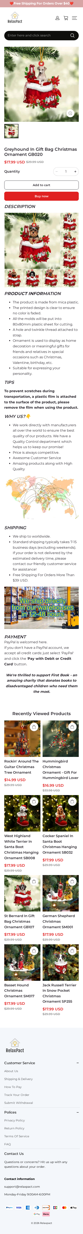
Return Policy (14, 1128)
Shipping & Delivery (18, 1079)
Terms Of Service (16, 1136)
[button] (74, 18)
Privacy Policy (14, 1120)
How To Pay (12, 1087)
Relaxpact (46, 1223)
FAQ (7, 1144)
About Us (11, 1071)
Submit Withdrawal (18, 1102)
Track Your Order (16, 1095)
